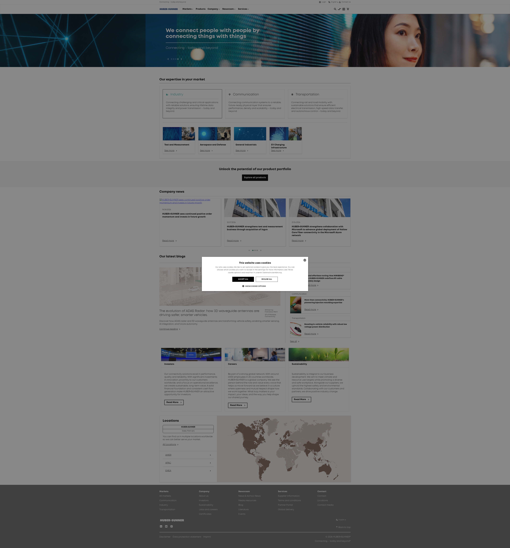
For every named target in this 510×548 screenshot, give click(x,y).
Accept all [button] (243, 279)
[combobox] (304, 260)
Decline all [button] (267, 279)
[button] (255, 286)
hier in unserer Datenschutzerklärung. (266, 272)
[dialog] (255, 274)
